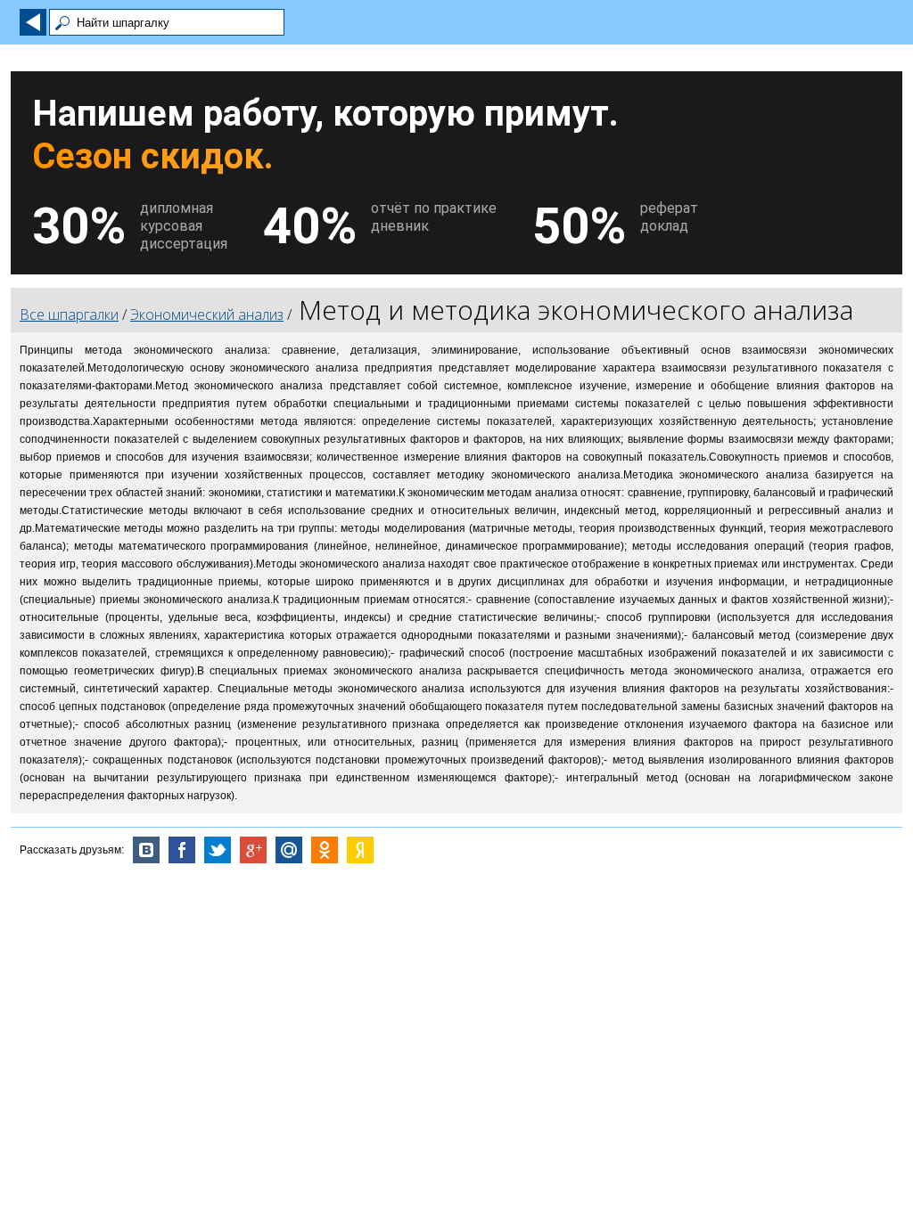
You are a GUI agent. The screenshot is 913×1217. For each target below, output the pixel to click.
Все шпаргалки (69, 314)
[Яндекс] (360, 850)
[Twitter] (217, 850)
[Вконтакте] (146, 850)
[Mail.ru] (289, 850)
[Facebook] (182, 850)
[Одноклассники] (324, 850)
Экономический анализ (207, 314)
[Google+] (253, 850)
